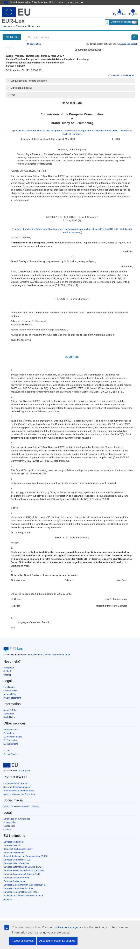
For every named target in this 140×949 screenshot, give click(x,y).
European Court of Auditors (16, 863)
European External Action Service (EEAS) (22, 867)
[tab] (70, 80)
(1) (79, 220)
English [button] (133, 14)
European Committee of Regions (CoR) (21, 874)
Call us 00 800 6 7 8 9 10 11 (16, 783)
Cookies (7, 829)
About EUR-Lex (10, 710)
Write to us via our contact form (18, 790)
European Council (11, 845)
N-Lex (6, 750)
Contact (7, 671)
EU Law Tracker (11, 754)
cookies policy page (66, 927)
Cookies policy (10, 690)
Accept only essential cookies (57, 940)
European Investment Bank (16, 877)
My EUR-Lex (119, 14)
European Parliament (13, 842)
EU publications (10, 744)
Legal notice (9, 687)
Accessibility (9, 694)
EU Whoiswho (10, 740)
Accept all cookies (23, 940)
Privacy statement (12, 698)
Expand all (114, 75)
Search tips (35, 44)
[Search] (134, 37)
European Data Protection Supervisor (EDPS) (24, 884)
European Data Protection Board (18, 888)
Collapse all (128, 75)
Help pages (8, 667)
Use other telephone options (16, 787)
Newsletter (8, 713)
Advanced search (128, 44)
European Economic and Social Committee (23, 870)
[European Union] (10, 765)
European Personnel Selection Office (21, 892)
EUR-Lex (13, 21)
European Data (10, 729)
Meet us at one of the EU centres (19, 794)
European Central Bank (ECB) (17, 859)
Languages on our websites (16, 818)
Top (13, 627)
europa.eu (25, 770)
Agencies (7, 899)
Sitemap (7, 674)
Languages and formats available (28, 80)
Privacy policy (10, 822)
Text (12, 95)
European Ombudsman (14, 881)
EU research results (12, 736)
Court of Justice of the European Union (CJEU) (25, 856)
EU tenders (8, 733)
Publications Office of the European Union (50, 654)
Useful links (9, 717)
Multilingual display (21, 87)
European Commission (14, 852)
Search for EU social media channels (21, 806)
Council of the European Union (17, 849)
